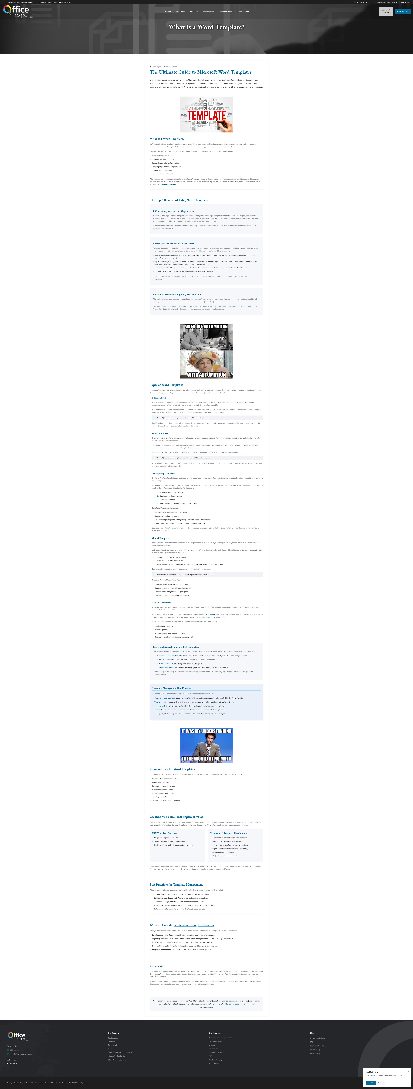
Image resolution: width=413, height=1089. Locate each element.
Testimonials (113, 1045)
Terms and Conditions (318, 1046)
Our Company (113, 1038)
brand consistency (169, 184)
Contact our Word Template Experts (225, 1004)
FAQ (311, 1042)
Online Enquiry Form (317, 1038)
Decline (380, 1083)
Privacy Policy (315, 1050)
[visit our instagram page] (11, 1064)
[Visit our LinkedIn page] (16, 1064)
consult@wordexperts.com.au (387, 2)
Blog (109, 1049)
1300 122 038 (405, 2)
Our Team (111, 1041)
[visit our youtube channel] (14, 1064)
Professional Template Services (194, 925)
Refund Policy (315, 1053)
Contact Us (403, 12)
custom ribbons (209, 614)
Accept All (370, 1083)
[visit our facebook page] (7, 1064)
